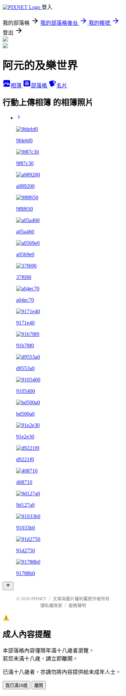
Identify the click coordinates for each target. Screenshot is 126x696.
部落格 (39, 85)
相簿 (17, 85)
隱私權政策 (51, 605)
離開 (38, 685)
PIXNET (38, 598)
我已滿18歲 (16, 685)
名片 (61, 85)
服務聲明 (77, 605)
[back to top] (8, 586)
